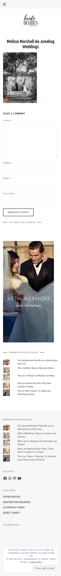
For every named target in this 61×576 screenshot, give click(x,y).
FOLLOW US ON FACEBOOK (22, 222)
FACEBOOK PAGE (11, 525)
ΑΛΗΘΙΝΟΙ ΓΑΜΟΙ (14, 507)
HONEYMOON (11, 496)
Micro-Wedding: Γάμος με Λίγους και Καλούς (36, 368)
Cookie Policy (36, 562)
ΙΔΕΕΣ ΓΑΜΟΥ (11, 512)
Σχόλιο (8, 120)
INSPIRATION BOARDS (17, 502)
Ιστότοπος (9, 194)
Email (7, 178)
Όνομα (7, 163)
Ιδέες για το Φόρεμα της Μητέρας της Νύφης (36, 375)
